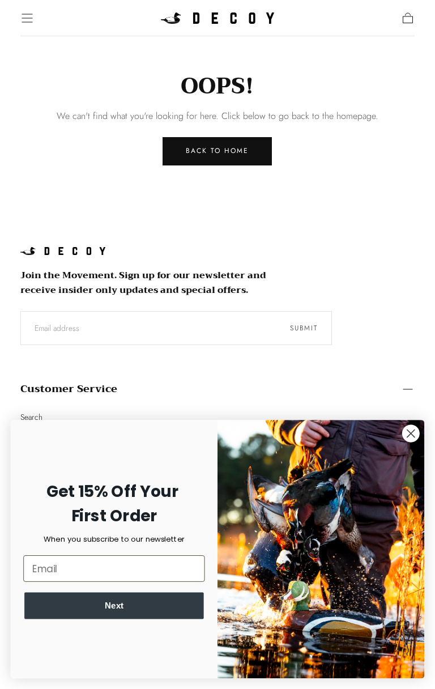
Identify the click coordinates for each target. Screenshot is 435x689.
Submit (304, 328)
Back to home (217, 151)
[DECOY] (62, 251)
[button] (27, 18)
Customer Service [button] (68, 389)
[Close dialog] (411, 433)
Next (114, 605)
